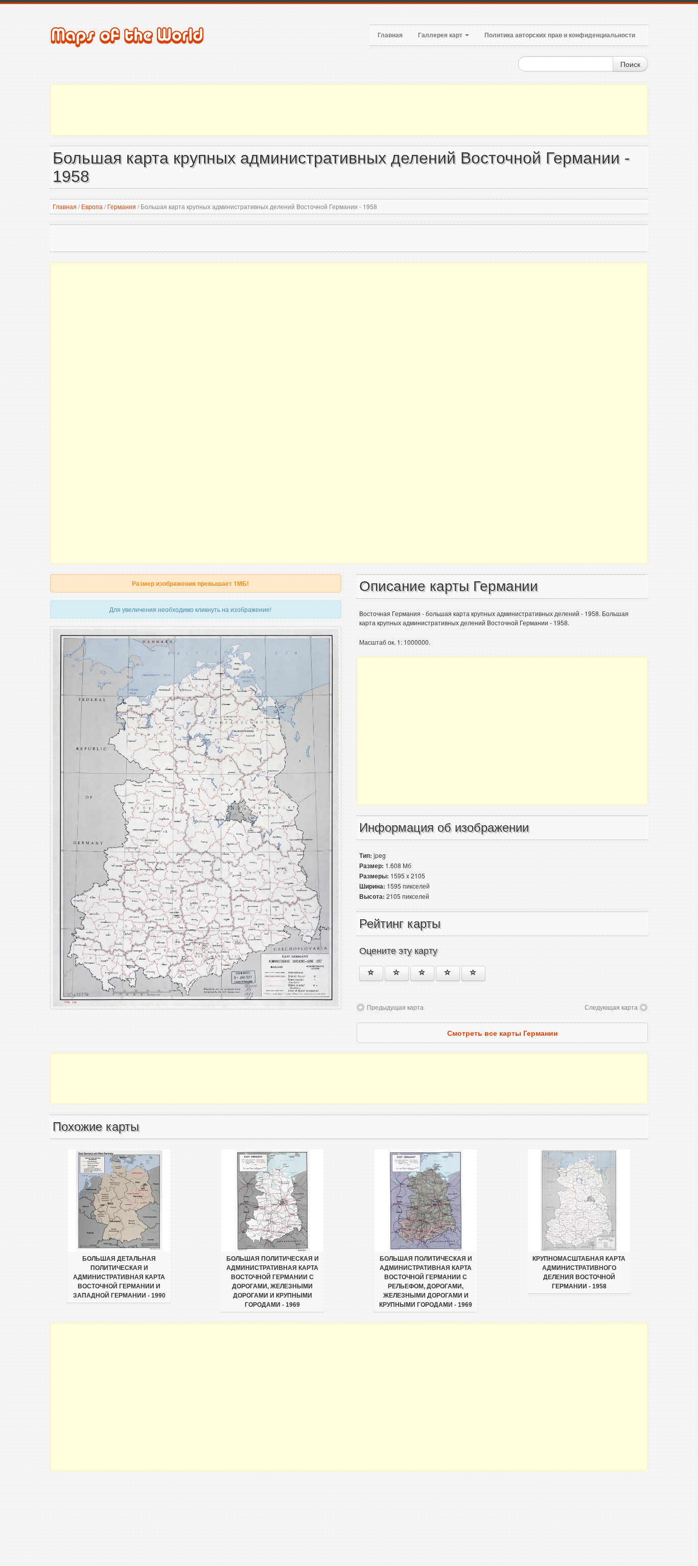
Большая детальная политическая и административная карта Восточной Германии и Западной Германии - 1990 (119, 1277)
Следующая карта (611, 1007)
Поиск (630, 64)
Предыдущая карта (395, 1007)
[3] (422, 973)
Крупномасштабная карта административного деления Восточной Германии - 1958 (578, 1272)
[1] (371, 973)
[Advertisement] (349, 110)
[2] (397, 973)
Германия (121, 206)
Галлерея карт (441, 35)
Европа (92, 206)
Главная (390, 35)
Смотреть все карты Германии (502, 1033)
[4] (448, 973)
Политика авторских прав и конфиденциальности (559, 35)
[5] (473, 973)
